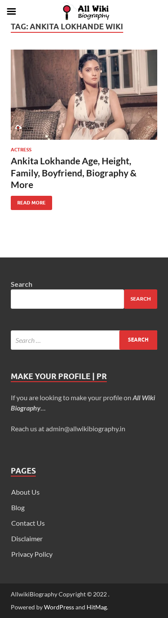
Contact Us (28, 523)
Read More (28, 201)
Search (21, 284)
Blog (18, 507)
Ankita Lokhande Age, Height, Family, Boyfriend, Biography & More (74, 172)
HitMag (97, 607)
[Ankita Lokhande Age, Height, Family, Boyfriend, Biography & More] (84, 95)
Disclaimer (27, 538)
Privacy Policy (32, 554)
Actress (21, 150)
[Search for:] (84, 340)
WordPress (59, 607)
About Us (25, 492)
